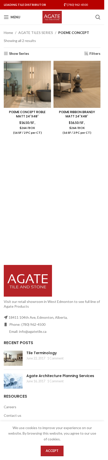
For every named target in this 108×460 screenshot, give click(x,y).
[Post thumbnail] (13, 358)
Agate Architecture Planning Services (60, 375)
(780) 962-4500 (77, 5)
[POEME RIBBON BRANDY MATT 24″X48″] (77, 84)
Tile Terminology (41, 352)
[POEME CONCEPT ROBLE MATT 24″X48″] (27, 84)
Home (8, 32)
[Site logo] (52, 17)
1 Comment (55, 358)
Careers (10, 407)
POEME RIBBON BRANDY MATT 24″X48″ (77, 114)
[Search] (98, 17)
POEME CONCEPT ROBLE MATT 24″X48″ (27, 114)
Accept (52, 451)
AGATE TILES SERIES (35, 32)
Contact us (12, 415)
